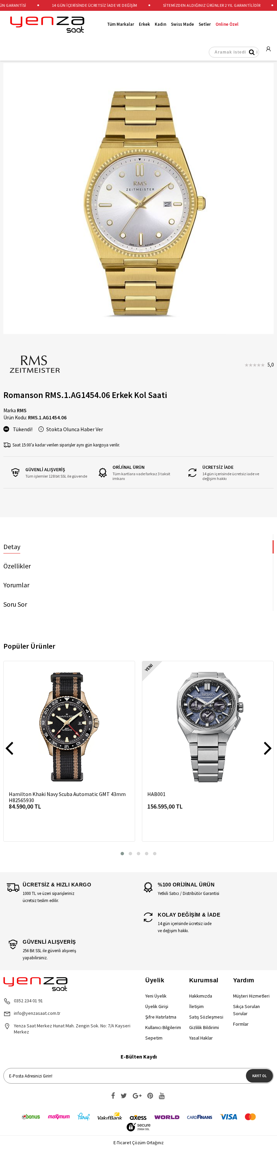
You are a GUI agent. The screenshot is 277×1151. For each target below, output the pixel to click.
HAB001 (156, 794)
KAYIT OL (259, 1075)
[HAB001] (207, 727)
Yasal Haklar (201, 1038)
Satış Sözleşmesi (206, 1017)
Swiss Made (182, 24)
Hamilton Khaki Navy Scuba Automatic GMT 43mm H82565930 (67, 797)
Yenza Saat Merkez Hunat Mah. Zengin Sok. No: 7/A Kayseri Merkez (72, 1029)
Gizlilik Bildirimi (204, 1027)
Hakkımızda (200, 996)
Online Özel (227, 24)
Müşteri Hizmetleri (251, 996)
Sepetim (153, 1038)
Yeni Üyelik (156, 996)
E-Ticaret (122, 1142)
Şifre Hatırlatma (160, 1017)
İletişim (196, 1006)
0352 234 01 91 (28, 1001)
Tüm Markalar (120, 24)
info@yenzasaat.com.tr (37, 1013)
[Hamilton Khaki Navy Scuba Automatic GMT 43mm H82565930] (69, 727)
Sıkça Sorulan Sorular (246, 1010)
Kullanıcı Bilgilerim (163, 1027)
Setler (205, 24)
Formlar (241, 1024)
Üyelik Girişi (156, 1006)
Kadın (160, 24)
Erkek (144, 24)
